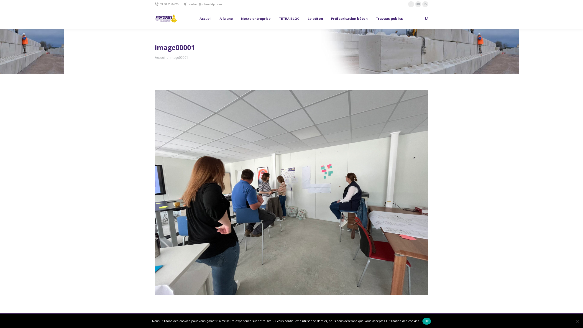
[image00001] (291, 192)
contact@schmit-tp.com (205, 4)
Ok (427, 321)
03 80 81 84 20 (169, 4)
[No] (577, 321)
